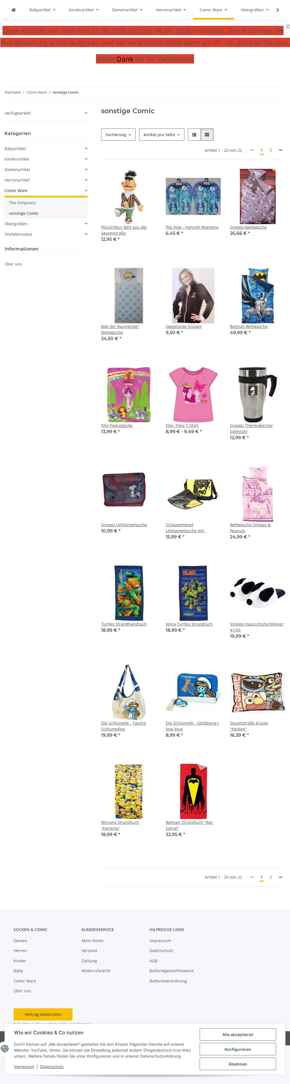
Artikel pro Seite (159, 134)
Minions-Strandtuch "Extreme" (120, 825)
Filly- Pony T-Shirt (182, 425)
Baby (18, 970)
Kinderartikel (17, 159)
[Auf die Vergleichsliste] (132, 178)
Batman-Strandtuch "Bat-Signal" (190, 825)
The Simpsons (22, 202)
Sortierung (116, 134)
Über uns (13, 264)
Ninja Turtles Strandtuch (189, 624)
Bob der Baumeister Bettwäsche (120, 329)
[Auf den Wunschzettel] (147, 178)
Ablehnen (238, 1064)
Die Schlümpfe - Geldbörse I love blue (192, 726)
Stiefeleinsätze (18, 234)
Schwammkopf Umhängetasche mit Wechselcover (185, 528)
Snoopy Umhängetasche (124, 524)
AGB (153, 960)
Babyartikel (15, 148)
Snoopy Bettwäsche (248, 227)
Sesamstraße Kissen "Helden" (249, 726)
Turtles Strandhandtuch (124, 624)
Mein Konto (92, 940)
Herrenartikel (17, 180)
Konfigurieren (238, 1049)
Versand (89, 950)
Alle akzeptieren (237, 1034)
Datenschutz (52, 1066)
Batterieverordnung (168, 981)
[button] (274, 10)
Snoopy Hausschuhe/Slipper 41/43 (256, 627)
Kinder (20, 960)
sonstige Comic (24, 213)
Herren (20, 950)
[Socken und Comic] (14, 10)
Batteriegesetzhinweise (172, 970)
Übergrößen (16, 223)
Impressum (24, 1066)
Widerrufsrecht (96, 970)
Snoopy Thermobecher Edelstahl (251, 428)
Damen (20, 940)
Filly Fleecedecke (117, 425)
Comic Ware (16, 190)
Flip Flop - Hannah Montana (192, 227)
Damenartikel (17, 169)
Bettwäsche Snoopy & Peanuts (250, 527)
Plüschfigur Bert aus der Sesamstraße (124, 230)
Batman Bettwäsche (249, 326)
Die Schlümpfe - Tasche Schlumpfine (123, 726)
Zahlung (89, 960)
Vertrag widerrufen (43, 1014)
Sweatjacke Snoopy (184, 326)
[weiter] (280, 150)
